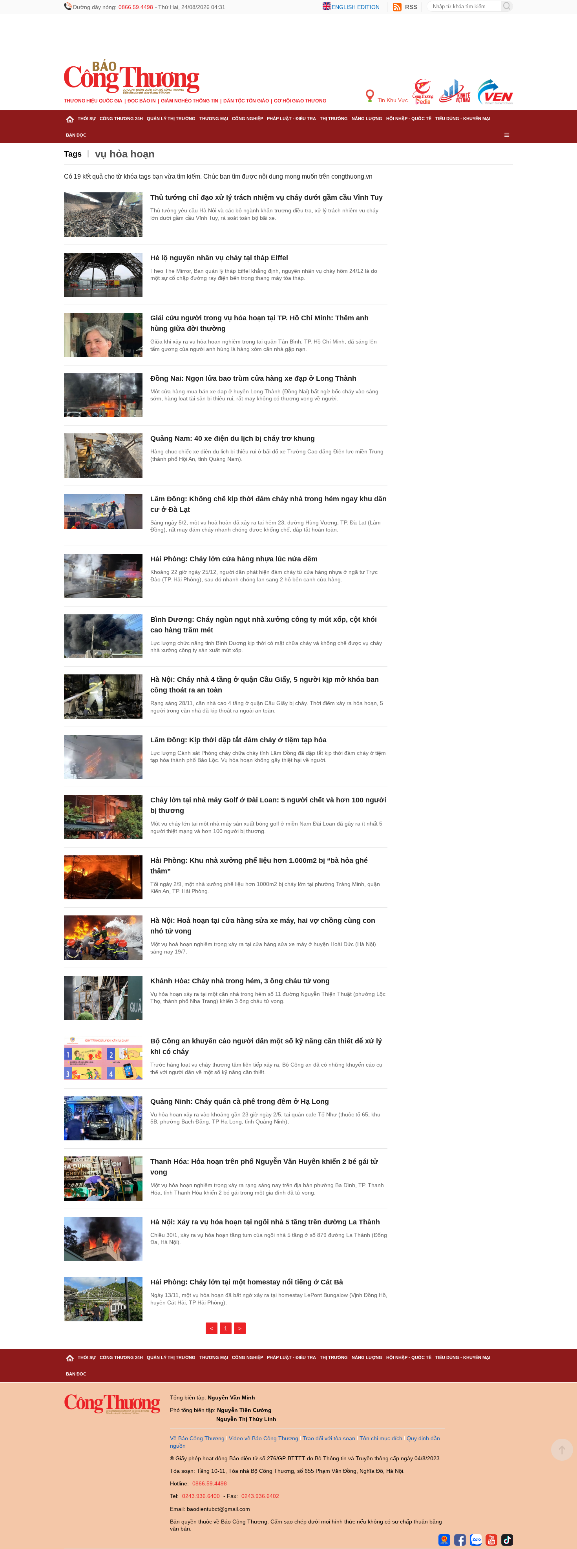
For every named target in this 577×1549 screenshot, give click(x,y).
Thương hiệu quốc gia (93, 101)
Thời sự (87, 118)
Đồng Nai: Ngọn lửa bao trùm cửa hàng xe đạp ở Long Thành (253, 378)
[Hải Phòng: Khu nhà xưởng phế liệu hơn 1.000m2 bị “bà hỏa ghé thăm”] (103, 877)
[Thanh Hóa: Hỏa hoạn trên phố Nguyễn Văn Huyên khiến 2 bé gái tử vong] (103, 1178)
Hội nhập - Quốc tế (408, 118)
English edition (356, 7)
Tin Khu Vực (392, 100)
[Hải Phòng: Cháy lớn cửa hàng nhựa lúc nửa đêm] (103, 576)
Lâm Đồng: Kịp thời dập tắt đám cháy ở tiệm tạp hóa (238, 740)
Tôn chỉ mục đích (381, 1438)
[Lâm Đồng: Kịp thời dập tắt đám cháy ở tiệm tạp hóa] (103, 757)
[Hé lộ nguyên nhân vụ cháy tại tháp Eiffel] (103, 275)
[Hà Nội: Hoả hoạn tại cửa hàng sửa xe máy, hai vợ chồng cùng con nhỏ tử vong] (103, 937)
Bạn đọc (76, 135)
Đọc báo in (142, 101)
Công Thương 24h (121, 118)
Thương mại (213, 118)
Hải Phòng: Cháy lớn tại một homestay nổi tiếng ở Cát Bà (246, 1282)
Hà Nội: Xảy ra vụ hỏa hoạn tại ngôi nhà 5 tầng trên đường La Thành (265, 1222)
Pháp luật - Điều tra (291, 118)
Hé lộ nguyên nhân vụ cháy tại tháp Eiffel (219, 258)
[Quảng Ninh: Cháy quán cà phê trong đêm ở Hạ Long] (103, 1118)
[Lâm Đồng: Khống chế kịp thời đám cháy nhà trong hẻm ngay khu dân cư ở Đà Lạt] (103, 516)
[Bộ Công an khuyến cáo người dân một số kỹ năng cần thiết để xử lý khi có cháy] (103, 1058)
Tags (73, 154)
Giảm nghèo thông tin (189, 101)
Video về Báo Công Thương (263, 1438)
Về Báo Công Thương (197, 1438)
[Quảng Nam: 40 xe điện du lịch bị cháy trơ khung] (103, 455)
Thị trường (334, 118)
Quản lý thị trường (171, 118)
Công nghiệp (247, 118)
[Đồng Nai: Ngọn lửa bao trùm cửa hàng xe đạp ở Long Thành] (103, 395)
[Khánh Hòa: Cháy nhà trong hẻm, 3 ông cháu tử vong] (103, 998)
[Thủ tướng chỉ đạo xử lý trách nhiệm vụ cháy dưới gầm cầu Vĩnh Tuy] (103, 214)
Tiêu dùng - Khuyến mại (462, 118)
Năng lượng (367, 118)
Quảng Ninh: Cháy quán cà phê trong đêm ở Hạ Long (239, 1101)
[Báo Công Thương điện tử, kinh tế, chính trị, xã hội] (131, 76)
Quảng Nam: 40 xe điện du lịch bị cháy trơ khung (232, 438)
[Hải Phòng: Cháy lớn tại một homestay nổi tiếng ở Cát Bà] (103, 1299)
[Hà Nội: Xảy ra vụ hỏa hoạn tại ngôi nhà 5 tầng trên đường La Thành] (103, 1239)
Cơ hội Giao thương (300, 101)
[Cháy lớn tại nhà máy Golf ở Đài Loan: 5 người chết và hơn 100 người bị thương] (103, 817)
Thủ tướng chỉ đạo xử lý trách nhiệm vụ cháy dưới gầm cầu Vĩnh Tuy (266, 197)
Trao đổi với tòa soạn (329, 1438)
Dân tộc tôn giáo (246, 101)
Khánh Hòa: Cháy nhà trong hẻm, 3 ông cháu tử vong (240, 981)
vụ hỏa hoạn (125, 154)
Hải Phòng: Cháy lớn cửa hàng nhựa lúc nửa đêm (234, 559)
